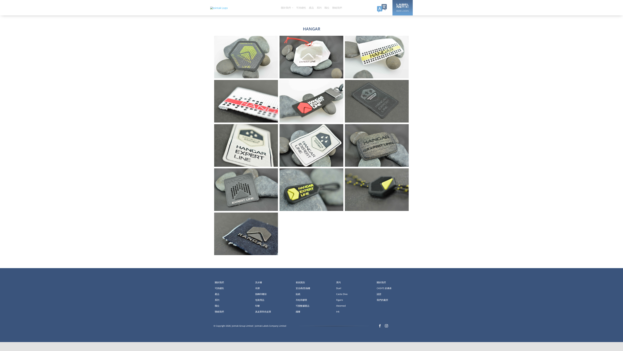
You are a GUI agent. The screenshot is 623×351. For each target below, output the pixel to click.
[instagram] (386, 325)
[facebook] (380, 325)
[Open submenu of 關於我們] (292, 8)
